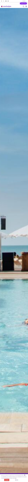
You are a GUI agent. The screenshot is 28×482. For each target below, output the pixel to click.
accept (6, 479)
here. (15, 478)
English (24, 0)
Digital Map (23, 3)
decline (16, 479)
